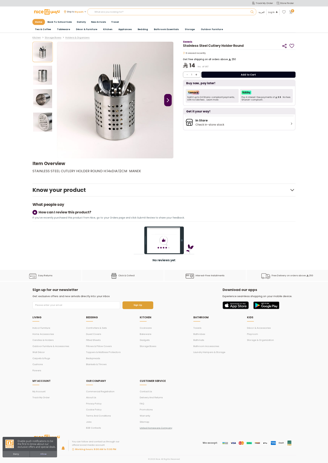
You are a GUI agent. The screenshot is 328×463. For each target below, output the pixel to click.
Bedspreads (93, 358)
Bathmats (198, 340)
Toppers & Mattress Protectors (103, 352)
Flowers (36, 370)
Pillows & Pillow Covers (99, 346)
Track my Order (41, 397)
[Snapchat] (63, 448)
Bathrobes (199, 334)
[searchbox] (171, 12)
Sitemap (144, 422)
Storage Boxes (53, 37)
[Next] (168, 100)
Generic (187, 41)
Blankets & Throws (96, 364)
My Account (38, 391)
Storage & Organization (260, 340)
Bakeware (145, 334)
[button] (212, 96)
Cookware (146, 328)
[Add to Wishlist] (292, 46)
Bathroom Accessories (206, 346)
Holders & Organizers (77, 37)
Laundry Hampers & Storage (209, 352)
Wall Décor (38, 352)
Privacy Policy (93, 403)
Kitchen (36, 37)
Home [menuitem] (38, 22)
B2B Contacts (93, 428)
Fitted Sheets (93, 340)
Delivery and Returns (151, 397)
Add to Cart (248, 75)
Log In (271, 12)
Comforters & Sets (96, 328)
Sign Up (137, 305)
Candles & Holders (43, 340)
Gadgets (145, 340)
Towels (197, 328)
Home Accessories (43, 334)
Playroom (252, 334)
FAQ (142, 403)
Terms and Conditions (98, 415)
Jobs (89, 422)
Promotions (146, 409)
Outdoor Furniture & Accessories (50, 346)
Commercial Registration (100, 391)
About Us (91, 397)
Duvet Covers (93, 334)
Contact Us (146, 391)
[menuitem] (59, 22)
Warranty (145, 415)
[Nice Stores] (47, 11)
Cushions (37, 364)
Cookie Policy (93, 409)
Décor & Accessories (259, 328)
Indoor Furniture (41, 328)
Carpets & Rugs (41, 358)
